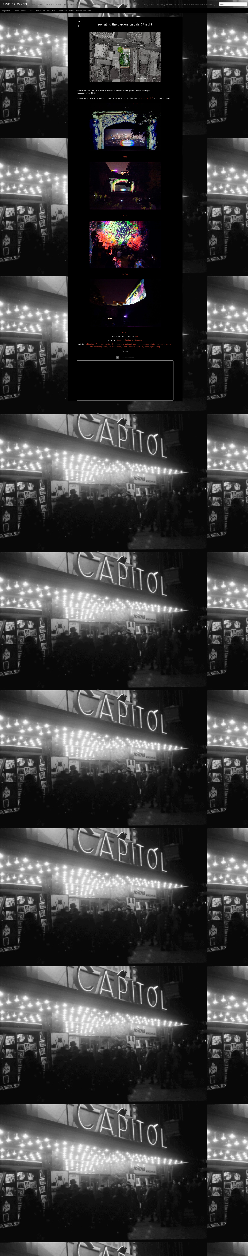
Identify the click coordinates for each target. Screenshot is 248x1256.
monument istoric (148, 344)
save (105, 346)
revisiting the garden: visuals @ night (125, 24)
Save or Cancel (115, 346)
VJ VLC (150, 98)
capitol (107, 344)
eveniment (127, 344)
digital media (117, 344)
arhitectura (90, 344)
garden (136, 344)
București (99, 344)
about (23, 11)
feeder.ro (63, 11)
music (168, 344)
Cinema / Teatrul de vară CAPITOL (42, 11)
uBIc (136, 336)
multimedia (160, 344)
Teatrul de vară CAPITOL (133, 346)
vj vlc (152, 346)
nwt (91, 346)
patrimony (98, 346)
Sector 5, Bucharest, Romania (129, 340)
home (17, 11)
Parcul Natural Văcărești (80, 11)
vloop (143, 98)
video (147, 346)
